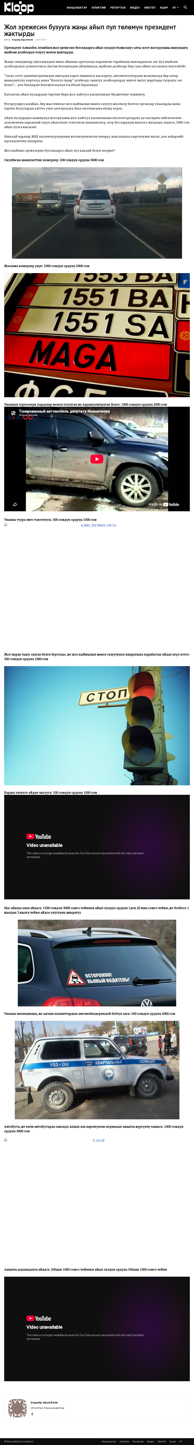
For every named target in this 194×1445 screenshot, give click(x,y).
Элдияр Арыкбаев (22, 39)
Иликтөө (99, 7)
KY (174, 7)
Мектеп (149, 7)
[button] (185, 8)
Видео (135, 7)
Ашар (164, 7)
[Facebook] (34, 1414)
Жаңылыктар (76, 7)
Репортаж (118, 7)
